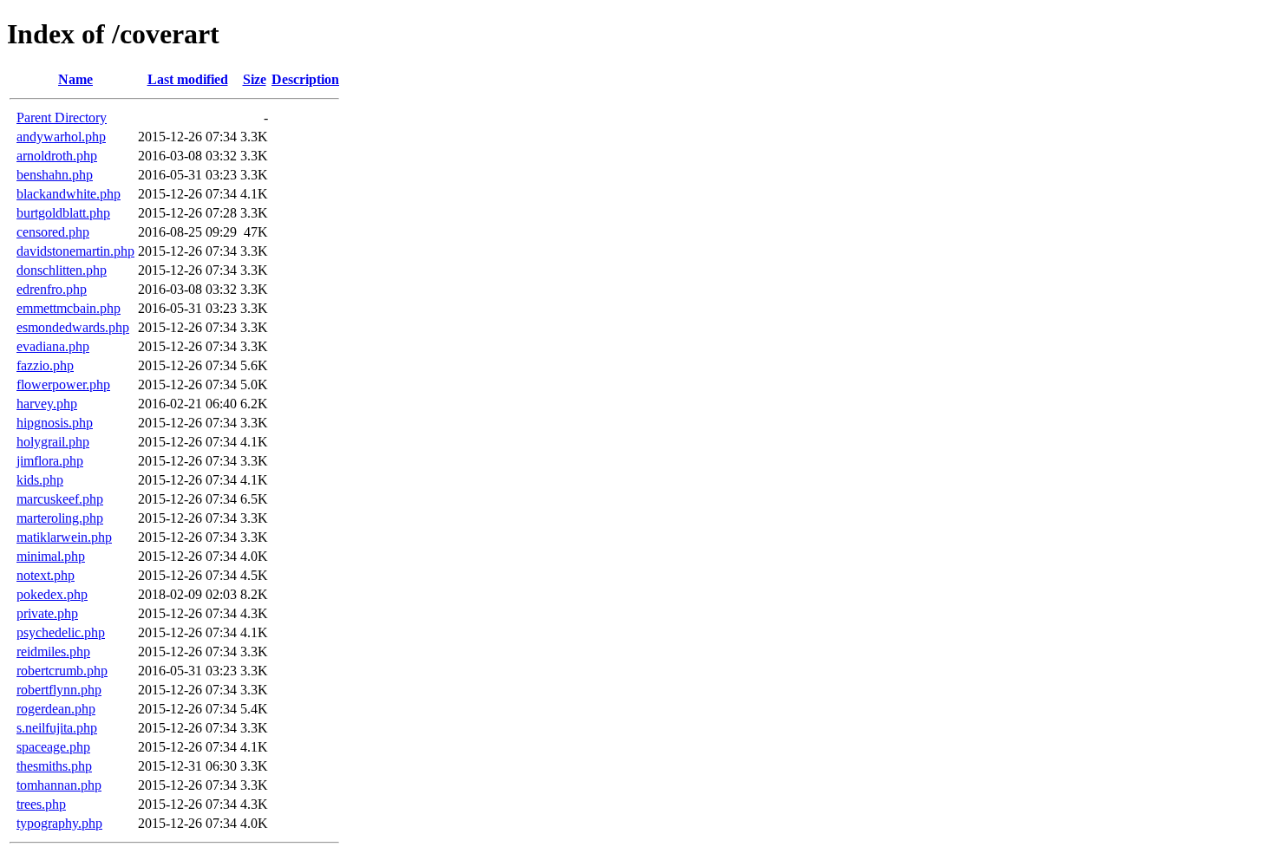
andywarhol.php (61, 136)
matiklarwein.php (64, 537)
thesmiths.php (54, 766)
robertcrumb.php (62, 670)
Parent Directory (61, 117)
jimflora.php (49, 460)
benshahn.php (54, 174)
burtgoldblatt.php (63, 212)
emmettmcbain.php (68, 308)
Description (305, 79)
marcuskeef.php (59, 499)
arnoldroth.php (56, 155)
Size (254, 79)
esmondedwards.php (72, 327)
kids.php (39, 479)
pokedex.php (52, 594)
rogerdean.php (55, 708)
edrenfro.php (51, 289)
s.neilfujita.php (56, 727)
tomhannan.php (58, 785)
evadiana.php (52, 346)
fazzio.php (45, 365)
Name (75, 79)
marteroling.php (59, 518)
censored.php (52, 232)
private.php (47, 613)
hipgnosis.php (54, 422)
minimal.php (50, 556)
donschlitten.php (61, 270)
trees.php (41, 804)
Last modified (187, 79)
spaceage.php (53, 746)
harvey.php (46, 403)
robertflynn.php (58, 689)
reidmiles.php (53, 651)
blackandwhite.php (68, 193)
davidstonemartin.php (75, 251)
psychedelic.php (60, 632)
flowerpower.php (63, 384)
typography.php (59, 823)
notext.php (45, 575)
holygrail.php (52, 441)
